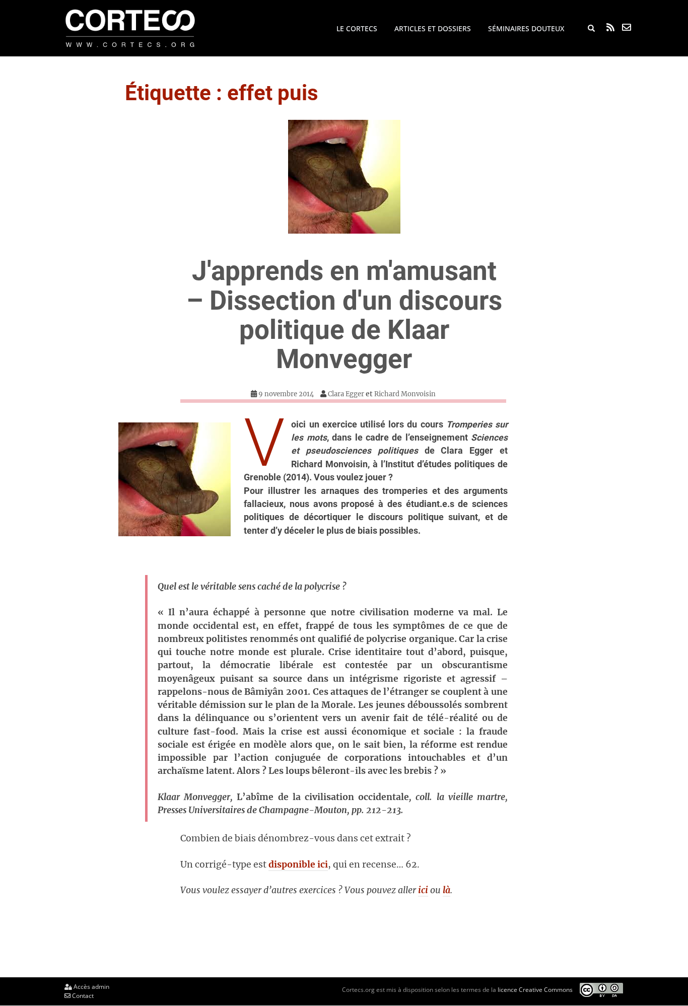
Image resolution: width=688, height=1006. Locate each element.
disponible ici (298, 864)
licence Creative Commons (535, 989)
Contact (82, 995)
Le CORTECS (356, 28)
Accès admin (90, 986)
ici (423, 890)
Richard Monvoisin (405, 394)
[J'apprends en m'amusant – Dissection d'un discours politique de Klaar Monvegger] (344, 177)
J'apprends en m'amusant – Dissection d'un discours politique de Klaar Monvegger (344, 314)
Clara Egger (346, 394)
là (446, 890)
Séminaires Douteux (526, 28)
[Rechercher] (591, 28)
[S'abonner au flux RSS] (610, 27)
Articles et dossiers (432, 28)
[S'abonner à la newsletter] (626, 27)
